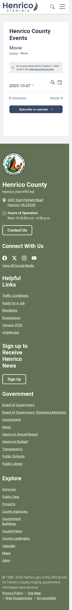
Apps (6, 560)
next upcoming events (41, 69)
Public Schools (13, 456)
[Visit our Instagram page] (24, 258)
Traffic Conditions (15, 296)
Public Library (12, 464)
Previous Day (19, 97)
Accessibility (46, 598)
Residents (9, 310)
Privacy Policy (12, 593)
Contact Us (17, 230)
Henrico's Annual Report (20, 434)
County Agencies (15, 512)
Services (9, 489)
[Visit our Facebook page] (4, 258)
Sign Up (14, 379)
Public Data (10, 497)
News (6, 427)
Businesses (11, 318)
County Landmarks (16, 538)
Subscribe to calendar (33, 109)
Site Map (34, 593)
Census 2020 (12, 325)
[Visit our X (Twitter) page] (14, 258)
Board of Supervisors (18, 405)
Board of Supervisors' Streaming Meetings (34, 412)
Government (11, 420)
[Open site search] (52, 7)
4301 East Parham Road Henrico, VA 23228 (25, 202)
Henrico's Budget (15, 442)
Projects (8, 504)
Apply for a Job (13, 303)
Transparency (12, 449)
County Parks (12, 531)
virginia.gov (10, 332)
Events (13, 53)
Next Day (55, 97)
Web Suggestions (18, 598)
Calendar (8, 546)
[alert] (36, 67)
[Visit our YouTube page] (34, 258)
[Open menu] (62, 6)
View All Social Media (18, 266)
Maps (6, 553)
